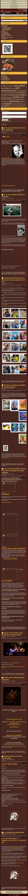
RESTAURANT (14, 2)
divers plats (12, 849)
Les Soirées (13, 891)
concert (12, 90)
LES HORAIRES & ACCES (7, 37)
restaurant (19, 103)
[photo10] (7, 352)
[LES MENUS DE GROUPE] (14, 64)
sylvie (13, 759)
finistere (17, 92)
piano (2, 101)
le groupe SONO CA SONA (14, 662)
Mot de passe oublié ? (6, 121)
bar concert (20, 86)
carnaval (6, 381)
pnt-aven (11, 381)
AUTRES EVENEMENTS (7, 35)
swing (23, 105)
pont (8, 101)
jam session (16, 95)
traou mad (12, 829)
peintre (15, 464)
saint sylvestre (22, 752)
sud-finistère (19, 191)
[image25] (23, 409)
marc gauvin (10, 97)
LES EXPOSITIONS (14, 6)
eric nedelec (10, 92)
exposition (3, 464)
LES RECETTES (6, 29)
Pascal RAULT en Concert (7, 185)
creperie (22, 90)
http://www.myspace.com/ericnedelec (10, 558)
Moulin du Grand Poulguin (15, 847)
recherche (19, 381)
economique (5, 92)
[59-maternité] (6, 451)
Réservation (19, 891)
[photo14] (15, 363)
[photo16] (7, 374)
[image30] (6, 410)
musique (13, 99)
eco (2, 92)
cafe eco (13, 88)
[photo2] (15, 318)
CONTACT (4, 38)
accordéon (3, 85)
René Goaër (13, 103)
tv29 (14, 185)
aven (7, 85)
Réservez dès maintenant (14, 735)
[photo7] (7, 340)
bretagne (7, 88)
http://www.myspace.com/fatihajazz (10, 557)
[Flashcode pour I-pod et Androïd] (14, 49)
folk (20, 92)
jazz (22, 95)
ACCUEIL (14, 0)
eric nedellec (7, 190)
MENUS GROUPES (7, 28)
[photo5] (15, 329)
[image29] (14, 411)
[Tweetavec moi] (27, 21)
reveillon (24, 103)
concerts (18, 90)
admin (14, 636)
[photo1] (7, 318)
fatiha (21, 627)
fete (14, 92)
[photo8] (15, 340)
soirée (6, 106)
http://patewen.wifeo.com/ (6, 502)
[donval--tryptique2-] (15, 432)
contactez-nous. (17, 865)
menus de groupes (20, 862)
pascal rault (4, 191)
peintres (18, 464)
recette (9, 829)
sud (21, 105)
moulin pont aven (10, 273)
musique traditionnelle (20, 99)
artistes (19, 463)
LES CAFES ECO (14, 7)
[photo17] (15, 374)
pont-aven (15, 101)
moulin (16, 97)
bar (16, 189)
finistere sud (24, 627)
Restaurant (8, 891)
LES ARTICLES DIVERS (10, 887)
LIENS (3, 36)
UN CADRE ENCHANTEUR (14, 832)
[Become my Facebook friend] (27, 15)
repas (16, 752)
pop (21, 101)
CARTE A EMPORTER (7, 27)
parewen (4, 628)
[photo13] (7, 363)
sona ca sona (12, 105)
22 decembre (18, 673)
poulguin (7, 104)
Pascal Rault (4, 140)
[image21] (6, 430)
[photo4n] (7, 329)
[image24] (23, 421)
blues (2, 88)
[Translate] (4, 132)
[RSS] (27, 18)
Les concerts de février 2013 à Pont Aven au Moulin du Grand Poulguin (14, 470)
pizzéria (5, 101)
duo (25, 90)
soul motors (17, 105)
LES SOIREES (14, 4)
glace (21, 828)
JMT (12, 131)
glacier (6, 888)
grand (10, 95)
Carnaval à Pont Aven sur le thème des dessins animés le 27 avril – (13, 280)
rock (2, 105)
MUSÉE (3, 31)
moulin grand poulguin (16, 190)
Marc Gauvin (10, 219)
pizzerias (11, 888)
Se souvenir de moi (7, 118)
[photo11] (15, 352)
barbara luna (12, 85)
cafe (10, 88)
